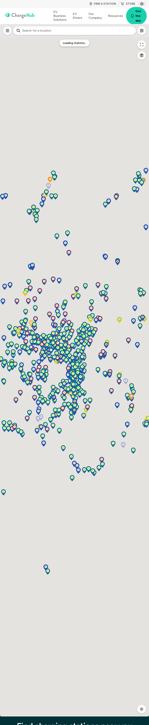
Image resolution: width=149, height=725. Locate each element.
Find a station (105, 3)
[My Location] (141, 709)
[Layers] (141, 55)
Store (130, 3)
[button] (9, 423)
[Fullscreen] (141, 44)
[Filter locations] (7, 30)
